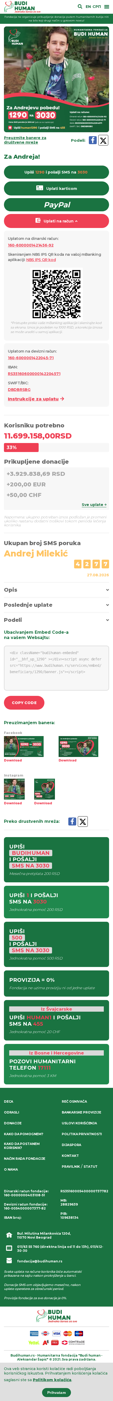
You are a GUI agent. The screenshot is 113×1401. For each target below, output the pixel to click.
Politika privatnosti (82, 1134)
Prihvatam (56, 1392)
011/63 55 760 (28, 1247)
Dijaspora (71, 1145)
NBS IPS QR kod (41, 259)
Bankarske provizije (81, 1112)
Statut (90, 1167)
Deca (8, 1101)
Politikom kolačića (52, 1379)
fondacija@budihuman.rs (39, 1261)
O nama (11, 1169)
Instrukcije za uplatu (33, 398)
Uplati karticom (61, 188)
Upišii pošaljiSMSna (56, 172)
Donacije (12, 1123)
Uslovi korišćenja (79, 1123)
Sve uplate (92, 504)
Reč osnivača (74, 1101)
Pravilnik (71, 1167)
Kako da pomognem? (23, 1134)
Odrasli (11, 1112)
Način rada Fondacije (24, 1159)
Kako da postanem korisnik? (22, 1146)
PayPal (57, 204)
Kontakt (70, 1156)
